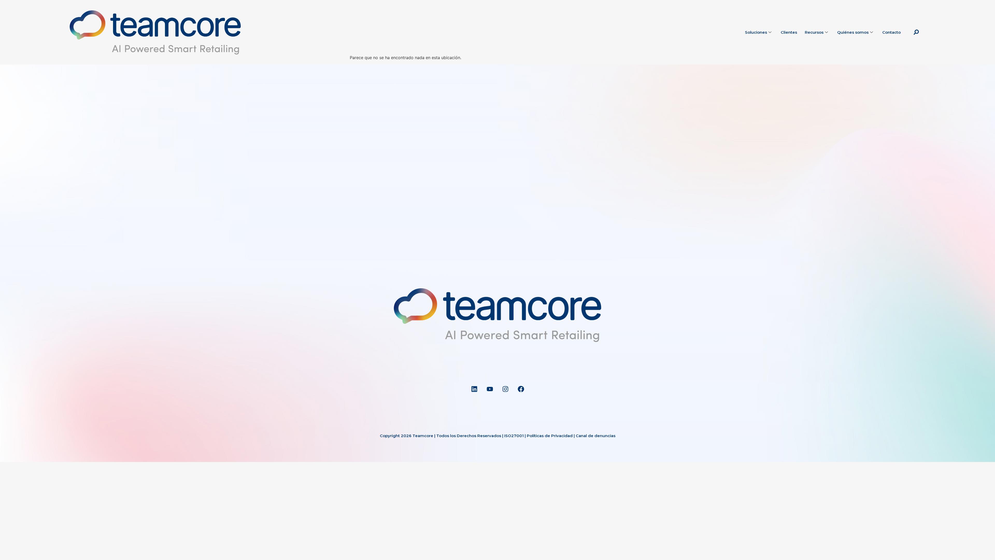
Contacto (891, 32)
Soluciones (756, 32)
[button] (916, 32)
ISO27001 (514, 435)
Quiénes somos (853, 32)
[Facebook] (520, 388)
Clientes (789, 32)
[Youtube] (489, 388)
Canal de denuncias (595, 435)
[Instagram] (505, 388)
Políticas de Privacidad (550, 435)
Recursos (814, 32)
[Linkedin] (474, 388)
